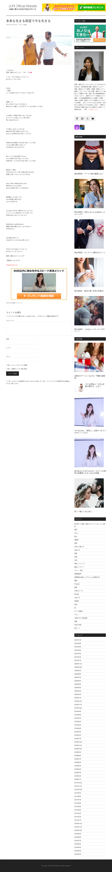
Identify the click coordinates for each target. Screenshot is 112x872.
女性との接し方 (79, 546)
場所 (75, 553)
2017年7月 (77, 800)
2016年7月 (77, 840)
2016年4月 (77, 851)
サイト (8, 356)
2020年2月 (77, 694)
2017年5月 (77, 806)
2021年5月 (77, 647)
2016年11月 (78, 827)
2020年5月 (77, 684)
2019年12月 (78, 701)
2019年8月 (77, 715)
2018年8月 (77, 755)
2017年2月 (77, 817)
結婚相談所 (77, 574)
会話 (75, 604)
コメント (9, 320)
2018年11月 (78, 745)
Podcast (77, 584)
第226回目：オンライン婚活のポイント (89, 252)
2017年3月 (77, 813)
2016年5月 (77, 847)
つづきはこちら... (93, 109)
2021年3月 (77, 653)
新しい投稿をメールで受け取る (17, 369)
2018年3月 (77, 772)
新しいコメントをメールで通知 (17, 365)
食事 (75, 621)
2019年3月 (77, 732)
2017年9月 (77, 793)
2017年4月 (77, 810)
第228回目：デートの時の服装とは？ (89, 174)
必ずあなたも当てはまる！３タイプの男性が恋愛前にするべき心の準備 (90, 472)
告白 (75, 536)
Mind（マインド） (18, 303)
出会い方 (77, 597)
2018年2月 (77, 776)
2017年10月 (78, 789)
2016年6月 (77, 844)
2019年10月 (78, 708)
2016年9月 (77, 834)
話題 (75, 543)
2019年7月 (77, 718)
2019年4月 (77, 728)
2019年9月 (77, 711)
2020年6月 (77, 681)
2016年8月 (77, 837)
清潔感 (76, 601)
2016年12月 (78, 823)
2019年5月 (77, 725)
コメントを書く (23, 24)
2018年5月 (77, 766)
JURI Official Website (22, 7)
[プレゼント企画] (90, 33)
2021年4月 (77, 650)
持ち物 (76, 594)
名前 (7, 339)
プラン (76, 614)
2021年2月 (77, 657)
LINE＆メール (78, 591)
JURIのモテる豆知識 (80, 618)
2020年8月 (77, 674)
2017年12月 (78, 783)
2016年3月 (77, 854)
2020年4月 (77, 687)
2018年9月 (77, 752)
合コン (76, 533)
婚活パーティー (79, 567)
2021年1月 (77, 660)
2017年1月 (77, 820)
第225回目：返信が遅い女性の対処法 (88, 291)
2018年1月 (77, 779)
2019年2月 (77, 735)
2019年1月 (77, 738)
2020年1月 (77, 698)
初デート (77, 628)
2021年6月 (77, 643)
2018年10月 (78, 749)
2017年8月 (77, 796)
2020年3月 (77, 691)
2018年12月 (78, 742)
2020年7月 (77, 677)
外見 (75, 560)
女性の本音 (77, 625)
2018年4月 (77, 769)
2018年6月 (77, 762)
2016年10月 (78, 830)
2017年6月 (77, 803)
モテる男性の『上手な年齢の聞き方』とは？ (94, 385)
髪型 (75, 587)
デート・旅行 (78, 570)
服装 (75, 529)
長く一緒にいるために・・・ (85, 511)
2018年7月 (77, 759)
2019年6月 (77, 721)
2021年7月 (77, 640)
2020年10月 (78, 667)
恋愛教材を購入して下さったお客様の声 (87, 577)
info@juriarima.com (12, 265)
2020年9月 (77, 670)
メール (8, 348)
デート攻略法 (78, 611)
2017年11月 (78, 786)
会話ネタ (77, 550)
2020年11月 (78, 664)
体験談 (76, 540)
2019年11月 (78, 704)
